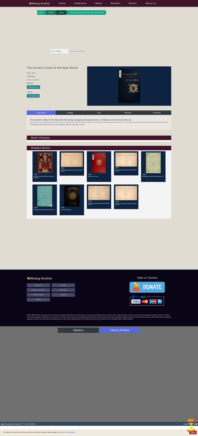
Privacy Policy (38, 295)
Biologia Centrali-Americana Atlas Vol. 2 (125, 170)
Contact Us (38, 285)
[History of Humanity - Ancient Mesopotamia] (75, 383)
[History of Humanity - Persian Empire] (99, 383)
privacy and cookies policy (68, 432)
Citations (156, 113)
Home (62, 3)
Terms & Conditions (38, 290)
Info (99, 113)
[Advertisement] (99, 31)
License (63, 295)
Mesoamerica (33, 87)
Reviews (127, 113)
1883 (33, 73)
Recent (133, 3)
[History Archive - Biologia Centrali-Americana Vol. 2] (45, 196)
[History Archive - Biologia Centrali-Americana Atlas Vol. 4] (72, 160)
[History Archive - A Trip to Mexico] (72, 196)
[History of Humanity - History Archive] (99, 353)
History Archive (119, 330)
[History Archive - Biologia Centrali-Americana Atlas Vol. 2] (126, 160)
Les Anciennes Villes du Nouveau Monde (44, 177)
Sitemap (63, 285)
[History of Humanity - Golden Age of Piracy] (75, 406)
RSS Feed (63, 290)
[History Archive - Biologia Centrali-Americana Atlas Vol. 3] (126, 193)
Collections (80, 3)
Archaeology (33, 96)
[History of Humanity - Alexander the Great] (123, 383)
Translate (82, 51)
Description (41, 113)
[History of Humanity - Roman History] (146, 383)
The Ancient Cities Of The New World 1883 (87, 13)
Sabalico (78, 330)
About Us (150, 3)
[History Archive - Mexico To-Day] (99, 163)
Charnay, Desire (33, 80)
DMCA (38, 299)
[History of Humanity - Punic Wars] (51, 406)
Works (98, 3)
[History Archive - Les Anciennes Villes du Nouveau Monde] (45, 163)
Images (70, 113)
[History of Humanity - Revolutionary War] (99, 406)
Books (61, 13)
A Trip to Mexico (66, 210)
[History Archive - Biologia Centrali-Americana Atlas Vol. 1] (99, 193)
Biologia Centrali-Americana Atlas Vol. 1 (98, 204)
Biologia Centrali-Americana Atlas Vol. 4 (71, 170)
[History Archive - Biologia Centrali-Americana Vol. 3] (153, 163)
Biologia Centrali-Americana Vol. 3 (153, 176)
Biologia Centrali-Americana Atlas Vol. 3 (125, 204)
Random (115, 3)
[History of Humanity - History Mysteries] (51, 383)
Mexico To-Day (93, 176)
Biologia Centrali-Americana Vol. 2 (44, 210)
